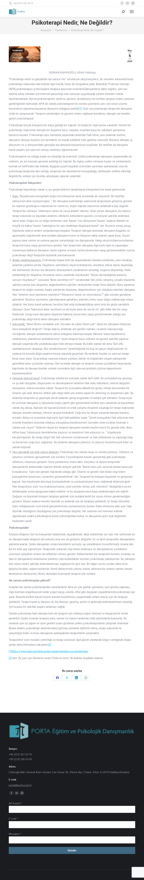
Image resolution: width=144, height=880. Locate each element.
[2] (49, 644)
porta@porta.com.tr (20, 785)
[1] (79, 108)
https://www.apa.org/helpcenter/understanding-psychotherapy (50, 651)
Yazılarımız (17, 50)
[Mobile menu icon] (131, 11)
